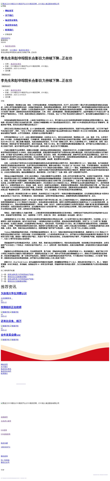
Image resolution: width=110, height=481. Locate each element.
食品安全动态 (11, 25)
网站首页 (9, 11)
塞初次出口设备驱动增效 (17, 277)
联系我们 (9, 30)
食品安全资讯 (11, 20)
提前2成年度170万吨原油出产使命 (21, 274)
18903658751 (5, 38)
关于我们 (9, 15)
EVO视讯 (13, 50)
